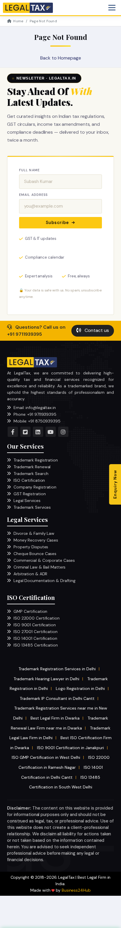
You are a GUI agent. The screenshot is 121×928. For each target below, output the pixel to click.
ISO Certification (29, 480)
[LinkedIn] (38, 432)
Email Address (33, 195)
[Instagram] (63, 432)
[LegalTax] (32, 362)
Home (18, 21)
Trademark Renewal (32, 466)
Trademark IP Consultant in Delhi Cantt (57, 698)
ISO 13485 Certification (36, 645)
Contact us (96, 330)
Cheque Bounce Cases (35, 553)
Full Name (29, 170)
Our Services (25, 446)
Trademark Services (32, 507)
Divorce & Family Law (34, 533)
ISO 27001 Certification (36, 631)
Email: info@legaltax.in (35, 407)
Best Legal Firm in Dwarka (55, 718)
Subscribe (57, 222)
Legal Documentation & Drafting (44, 580)
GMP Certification (30, 611)
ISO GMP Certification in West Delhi (46, 757)
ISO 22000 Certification (37, 618)
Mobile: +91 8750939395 (37, 421)
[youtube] (51, 432)
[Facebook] (13, 432)
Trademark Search (31, 473)
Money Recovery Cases (36, 540)
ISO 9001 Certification (35, 624)
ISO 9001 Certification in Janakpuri (70, 747)
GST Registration (30, 493)
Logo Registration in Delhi (80, 688)
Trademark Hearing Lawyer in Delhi (46, 678)
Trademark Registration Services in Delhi (57, 668)
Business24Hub (76, 890)
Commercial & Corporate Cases (44, 560)
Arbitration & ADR (30, 573)
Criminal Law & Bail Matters (39, 567)
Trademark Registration (36, 460)
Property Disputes (31, 546)
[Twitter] (25, 432)
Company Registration (35, 487)
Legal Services (27, 500)
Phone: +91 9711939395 (35, 414)
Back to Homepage (60, 58)
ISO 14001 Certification (35, 638)
